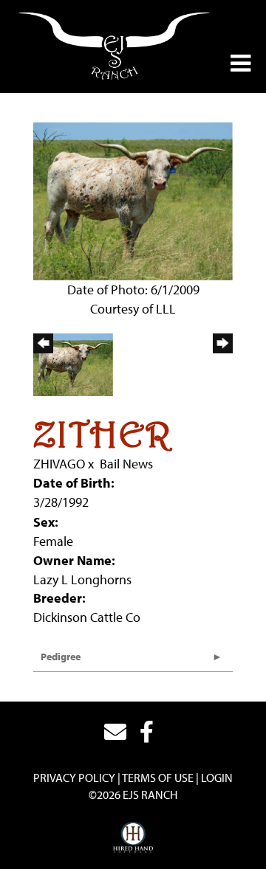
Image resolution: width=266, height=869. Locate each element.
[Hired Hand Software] (133, 838)
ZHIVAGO (59, 463)
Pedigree (61, 656)
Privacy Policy (74, 777)
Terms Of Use (158, 777)
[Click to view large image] (133, 200)
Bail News (126, 463)
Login (217, 777)
